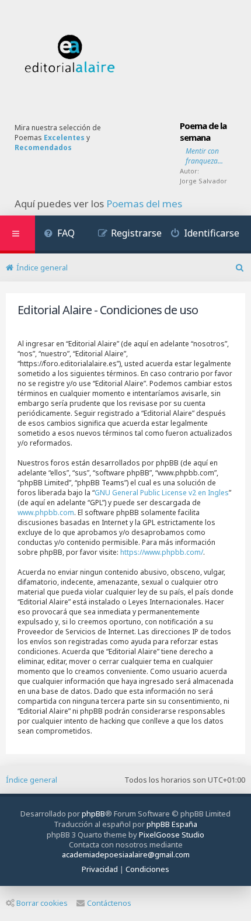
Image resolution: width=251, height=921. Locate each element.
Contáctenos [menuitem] (109, 903)
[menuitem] (59, 234)
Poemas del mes (144, 203)
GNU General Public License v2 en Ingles (162, 493)
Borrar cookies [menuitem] (42, 903)
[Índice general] (70, 54)
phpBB (93, 813)
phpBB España (172, 824)
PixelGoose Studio (171, 834)
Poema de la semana (203, 131)
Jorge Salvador (203, 180)
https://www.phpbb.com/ (161, 552)
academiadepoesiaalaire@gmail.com (126, 855)
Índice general (31, 779)
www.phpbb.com (46, 512)
